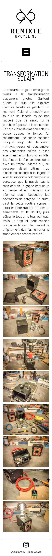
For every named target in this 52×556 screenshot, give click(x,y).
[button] (26, 52)
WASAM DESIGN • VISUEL (22, 552)
